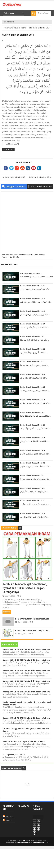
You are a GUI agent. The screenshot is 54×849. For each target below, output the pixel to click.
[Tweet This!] (12, 168)
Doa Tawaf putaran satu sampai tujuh (32, 618)
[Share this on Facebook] (6, 168)
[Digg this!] (28, 168)
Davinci (8, 820)
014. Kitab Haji (8, 22)
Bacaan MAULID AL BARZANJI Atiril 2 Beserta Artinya (26, 660)
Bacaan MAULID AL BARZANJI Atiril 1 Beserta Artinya (26, 681)
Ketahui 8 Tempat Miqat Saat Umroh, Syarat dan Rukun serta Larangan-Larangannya (24, 588)
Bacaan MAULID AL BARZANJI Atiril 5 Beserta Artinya (26, 691)
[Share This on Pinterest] (34, 168)
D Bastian (9, 817)
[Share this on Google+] (17, 168)
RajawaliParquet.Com (39, 842)
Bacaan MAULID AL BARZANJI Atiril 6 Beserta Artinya (26, 718)
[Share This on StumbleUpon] (23, 168)
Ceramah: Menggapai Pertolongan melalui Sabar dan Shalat (25, 729)
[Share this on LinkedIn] (39, 168)
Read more (6, 612)
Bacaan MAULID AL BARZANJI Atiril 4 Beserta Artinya (26, 670)
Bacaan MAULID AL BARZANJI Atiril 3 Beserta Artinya (26, 649)
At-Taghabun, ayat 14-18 (13, 754)
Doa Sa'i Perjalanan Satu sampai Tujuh (32, 630)
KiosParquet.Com (24, 842)
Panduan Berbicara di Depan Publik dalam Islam (23, 741)
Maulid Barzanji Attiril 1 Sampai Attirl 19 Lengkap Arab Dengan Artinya (26, 703)
